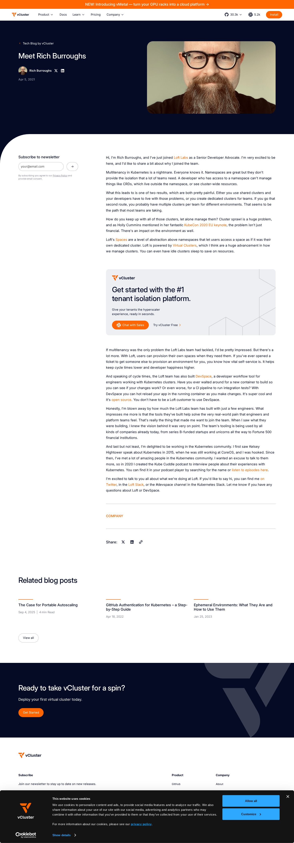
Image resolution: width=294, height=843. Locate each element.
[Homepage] (29, 755)
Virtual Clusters (185, 245)
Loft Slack (136, 485)
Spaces (121, 240)
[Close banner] (287, 796)
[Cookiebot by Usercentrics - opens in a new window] (25, 835)
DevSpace (204, 376)
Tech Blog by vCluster (38, 43)
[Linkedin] (62, 70)
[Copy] (141, 542)
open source (121, 400)
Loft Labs (181, 158)
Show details (61, 835)
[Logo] (20, 14)
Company (114, 516)
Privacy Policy (60, 175)
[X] (56, 70)
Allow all (251, 801)
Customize (248, 814)
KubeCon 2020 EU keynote (205, 225)
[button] (46, 14)
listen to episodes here (250, 470)
